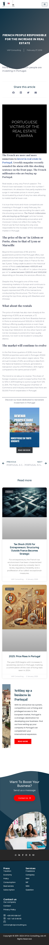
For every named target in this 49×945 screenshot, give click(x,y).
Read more (23, 741)
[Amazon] (30, 855)
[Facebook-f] (23, 855)
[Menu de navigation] (44, 4)
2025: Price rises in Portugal (24, 656)
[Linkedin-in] (19, 855)
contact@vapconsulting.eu (15, 925)
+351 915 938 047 (14, 915)
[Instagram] (26, 855)
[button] (13, 92)
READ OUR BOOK (24, 450)
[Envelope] (33, 855)
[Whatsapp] (16, 855)
